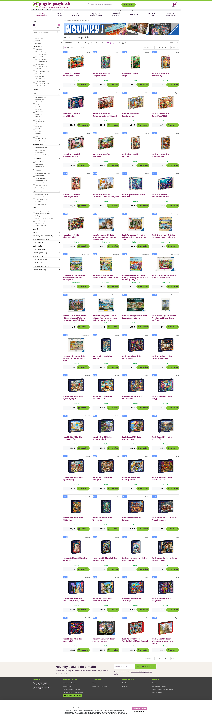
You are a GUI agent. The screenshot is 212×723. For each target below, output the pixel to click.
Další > (173, 48)
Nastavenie (139, 715)
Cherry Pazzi (40, 111)
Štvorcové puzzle (41, 180)
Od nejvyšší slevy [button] (124, 43)
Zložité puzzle (40, 216)
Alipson (38, 124)
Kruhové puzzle (40, 175)
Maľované (39, 161)
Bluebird (38, 109)
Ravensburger (40, 97)
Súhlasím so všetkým (139, 708)
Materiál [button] (35, 229)
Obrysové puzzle (41, 178)
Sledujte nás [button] (128, 680)
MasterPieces (40, 141)
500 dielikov (39, 64)
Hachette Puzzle (40, 138)
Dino (37, 116)
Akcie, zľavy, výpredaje (118, 10)
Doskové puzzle (40, 183)
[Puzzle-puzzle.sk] (51, 5)
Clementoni (39, 102)
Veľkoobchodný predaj (159, 686)
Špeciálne (38, 49)
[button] (128, 5)
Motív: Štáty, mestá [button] (39, 249)
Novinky (131, 10)
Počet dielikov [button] (37, 46)
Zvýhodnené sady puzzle (43, 220)
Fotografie (39, 164)
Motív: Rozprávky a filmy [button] (41, 266)
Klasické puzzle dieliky (43, 211)
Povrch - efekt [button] (37, 191)
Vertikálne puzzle (41, 185)
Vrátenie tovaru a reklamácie (71, 689)
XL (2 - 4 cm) (40, 150)
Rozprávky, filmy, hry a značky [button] (43, 236)
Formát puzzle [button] (37, 170)
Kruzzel (38, 133)
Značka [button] (35, 89)
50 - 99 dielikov (40, 52)
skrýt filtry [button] (68, 43)
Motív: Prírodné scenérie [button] (41, 239)
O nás (154, 683)
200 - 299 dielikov (41, 59)
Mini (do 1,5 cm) (41, 152)
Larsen (38, 136)
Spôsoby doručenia (38, 10)
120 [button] (68, 48)
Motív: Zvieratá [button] (38, 242)
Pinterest (125, 686)
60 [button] (65, 48)
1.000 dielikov (40, 69)
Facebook (125, 683)
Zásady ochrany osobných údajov (162, 689)
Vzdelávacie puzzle (41, 225)
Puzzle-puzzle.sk (69, 20)
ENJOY (38, 114)
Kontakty (61, 10)
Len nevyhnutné (139, 711)
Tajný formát (39, 188)
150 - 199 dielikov (41, 56)
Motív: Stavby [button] (37, 246)
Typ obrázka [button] (37, 158)
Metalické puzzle (40, 202)
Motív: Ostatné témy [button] (39, 270)
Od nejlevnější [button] (89, 43)
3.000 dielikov (40, 78)
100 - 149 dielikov (41, 54)
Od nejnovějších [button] (111, 43)
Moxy (37, 131)
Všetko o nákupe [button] (70, 680)
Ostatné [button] (155, 680)
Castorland (39, 99)
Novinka (38, 40)
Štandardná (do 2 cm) (42, 147)
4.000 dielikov (40, 81)
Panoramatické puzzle (42, 173)
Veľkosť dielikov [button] (38, 144)
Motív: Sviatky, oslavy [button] (40, 259)
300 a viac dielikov (41, 61)
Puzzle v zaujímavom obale (44, 218)
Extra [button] (34, 208)
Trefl (37, 104)
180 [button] (72, 48)
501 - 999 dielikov (41, 66)
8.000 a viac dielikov (41, 86)
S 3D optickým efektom (42, 199)
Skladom (39, 38)
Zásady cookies (157, 692)
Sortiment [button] (97, 680)
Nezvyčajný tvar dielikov (43, 213)
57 (177, 48)
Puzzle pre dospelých (83, 20)
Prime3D (38, 128)
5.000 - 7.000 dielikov (42, 83)
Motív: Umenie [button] (37, 263)
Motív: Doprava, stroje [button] (40, 253)
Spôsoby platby (51, 10)
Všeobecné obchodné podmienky (73, 692)
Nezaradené (39, 166)
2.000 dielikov (40, 76)
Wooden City (39, 121)
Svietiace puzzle (40, 197)
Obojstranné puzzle (41, 194)
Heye (37, 119)
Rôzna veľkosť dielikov (42, 155)
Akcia (38, 43)
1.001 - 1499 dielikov (42, 71)
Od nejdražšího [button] (100, 43)
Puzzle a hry (39, 223)
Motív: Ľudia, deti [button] (38, 256)
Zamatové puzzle (40, 204)
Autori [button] (35, 232)
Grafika (38, 126)
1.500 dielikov (40, 73)
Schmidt (38, 107)
